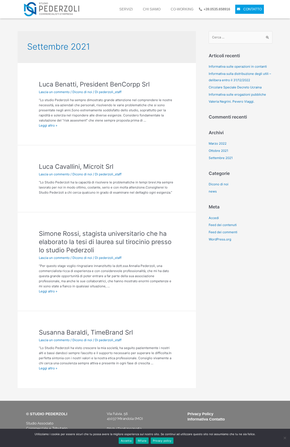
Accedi (214, 218)
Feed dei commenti (223, 232)
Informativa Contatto (206, 419)
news (213, 191)
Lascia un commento (54, 92)
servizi (126, 9)
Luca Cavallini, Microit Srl (76, 166)
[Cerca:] (240, 37)
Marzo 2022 (218, 143)
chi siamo (151, 9)
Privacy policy (162, 440)
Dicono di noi (82, 92)
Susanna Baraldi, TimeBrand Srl (86, 332)
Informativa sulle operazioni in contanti (238, 66)
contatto (252, 9)
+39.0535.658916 (217, 9)
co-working (182, 9)
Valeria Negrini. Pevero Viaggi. (231, 101)
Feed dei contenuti (223, 225)
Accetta (126, 440)
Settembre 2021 (221, 158)
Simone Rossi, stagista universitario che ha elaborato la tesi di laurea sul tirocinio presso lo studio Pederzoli (105, 242)
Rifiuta (142, 440)
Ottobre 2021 (218, 151)
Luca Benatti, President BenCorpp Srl (94, 84)
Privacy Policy (200, 414)
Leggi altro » (48, 125)
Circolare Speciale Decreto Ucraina (235, 87)
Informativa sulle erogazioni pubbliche (237, 94)
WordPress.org (220, 239)
